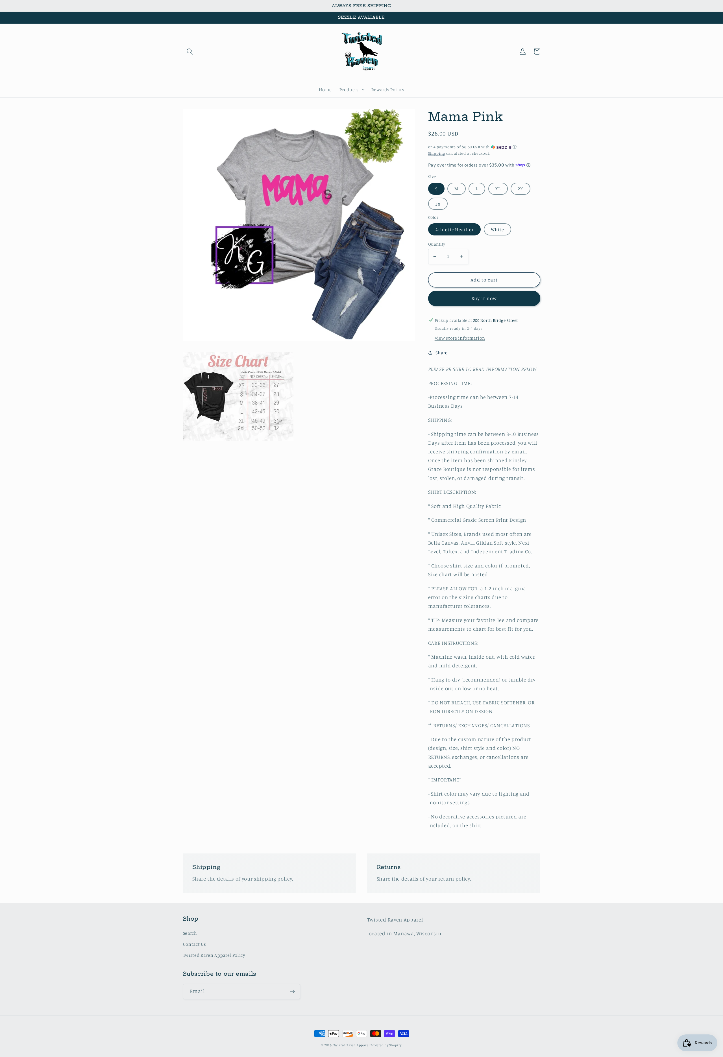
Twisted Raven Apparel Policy (214, 955)
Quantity (436, 243)
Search (190, 933)
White (497, 229)
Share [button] (441, 352)
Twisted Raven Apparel (352, 1045)
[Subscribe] (292, 991)
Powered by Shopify (386, 1045)
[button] (190, 51)
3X (438, 203)
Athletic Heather (454, 229)
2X (520, 188)
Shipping (436, 152)
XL (498, 188)
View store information (460, 337)
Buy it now (484, 298)
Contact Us (194, 944)
